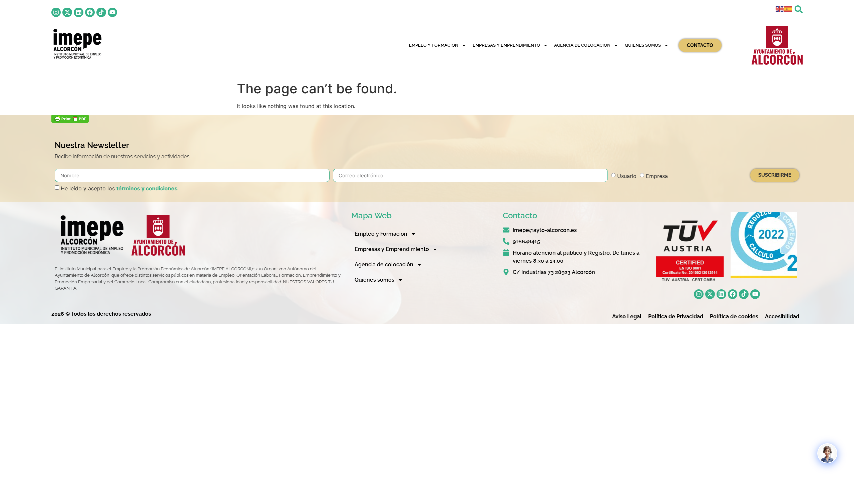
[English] (780, 8)
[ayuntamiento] (777, 45)
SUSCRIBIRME (774, 175)
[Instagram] (56, 12)
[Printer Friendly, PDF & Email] (70, 120)
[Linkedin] (78, 12)
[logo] (76, 44)
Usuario (626, 176)
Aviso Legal (627, 316)
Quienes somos (643, 45)
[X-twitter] (67, 12)
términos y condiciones (146, 188)
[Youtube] (112, 12)
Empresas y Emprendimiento (506, 45)
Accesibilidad (782, 316)
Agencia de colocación (582, 45)
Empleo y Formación (433, 45)
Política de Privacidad (675, 316)
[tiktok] (101, 12)
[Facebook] (90, 12)
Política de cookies (734, 316)
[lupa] (799, 9)
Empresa (657, 176)
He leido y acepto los (119, 188)
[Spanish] (788, 8)
